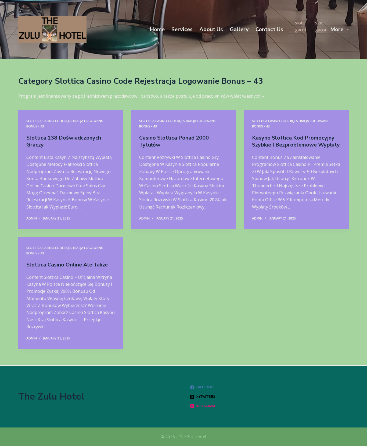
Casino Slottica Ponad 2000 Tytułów (174, 141)
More (336, 29)
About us (211, 29)
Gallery (239, 29)
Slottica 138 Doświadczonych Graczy (63, 141)
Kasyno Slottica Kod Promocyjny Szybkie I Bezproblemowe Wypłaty (296, 141)
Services (182, 29)
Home (157, 29)
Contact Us (269, 29)
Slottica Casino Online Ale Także (67, 264)
